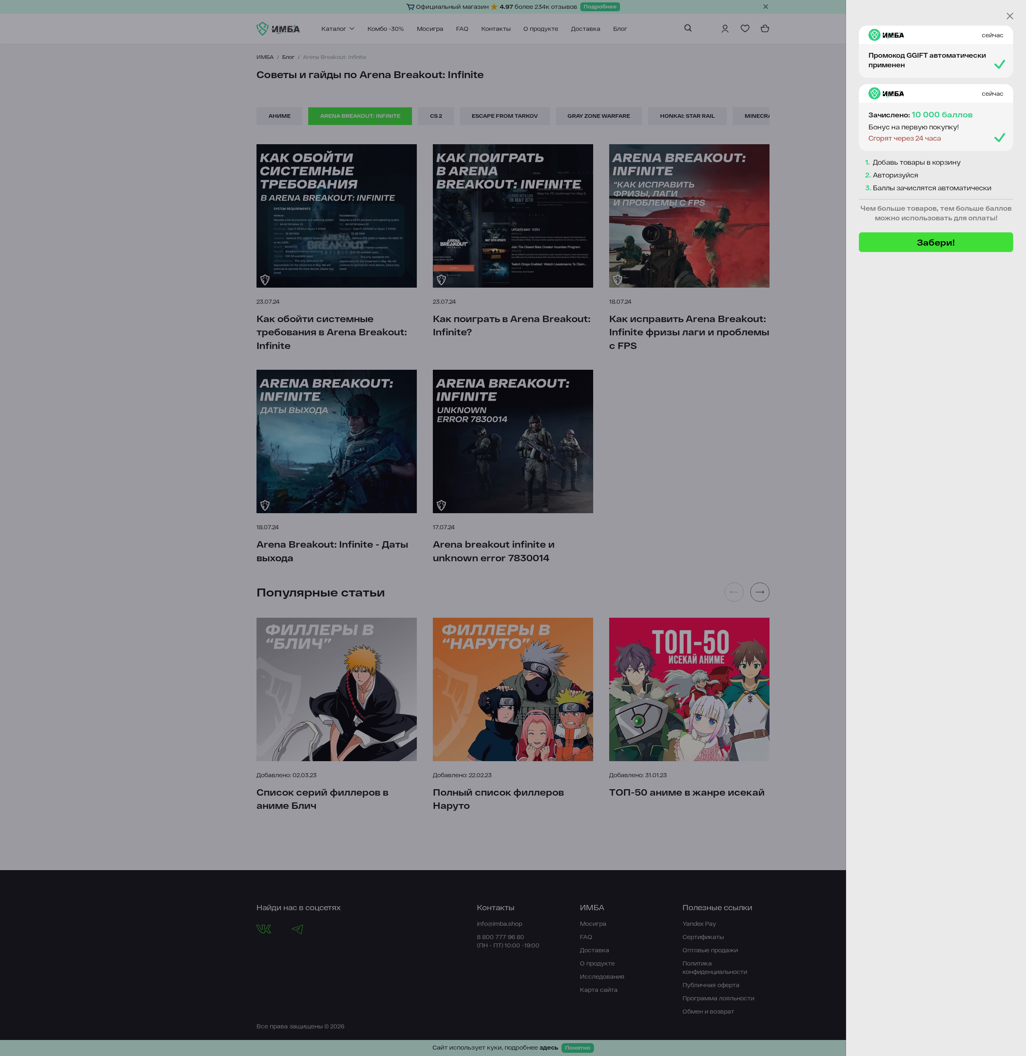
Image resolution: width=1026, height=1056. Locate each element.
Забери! (936, 242)
